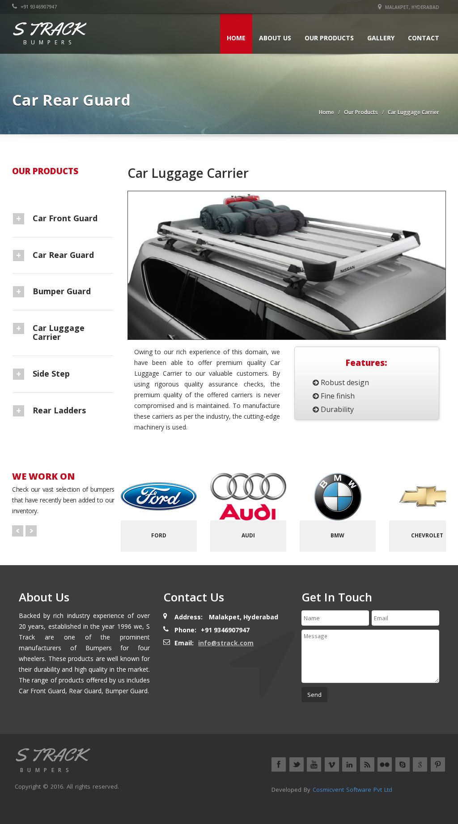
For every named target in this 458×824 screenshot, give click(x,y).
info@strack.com (226, 643)
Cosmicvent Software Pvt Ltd (352, 789)
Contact (423, 38)
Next (31, 530)
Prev (17, 530)
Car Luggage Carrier (413, 112)
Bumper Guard (62, 291)
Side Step (51, 373)
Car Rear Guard (63, 254)
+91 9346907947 (38, 7)
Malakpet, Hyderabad (411, 7)
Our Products (329, 38)
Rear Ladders (59, 410)
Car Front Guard (65, 218)
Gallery (380, 38)
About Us (275, 38)
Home (236, 38)
